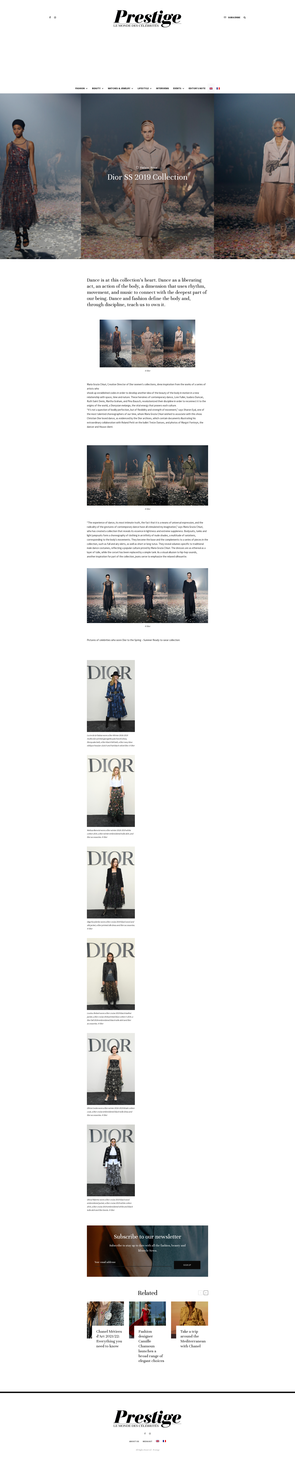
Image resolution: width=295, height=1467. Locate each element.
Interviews (162, 88)
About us (134, 1441)
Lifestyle (143, 88)
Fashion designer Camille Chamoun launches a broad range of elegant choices (151, 1346)
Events (177, 88)
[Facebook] (50, 17)
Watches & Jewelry (119, 88)
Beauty (96, 88)
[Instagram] (55, 17)
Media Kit (147, 1441)
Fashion (80, 88)
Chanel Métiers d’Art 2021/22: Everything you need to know (109, 1338)
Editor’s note (197, 88)
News (154, 167)
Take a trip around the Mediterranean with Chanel (193, 1338)
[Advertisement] (147, 58)
